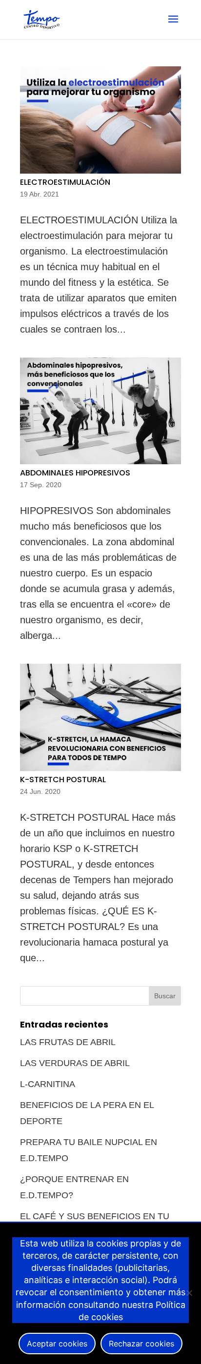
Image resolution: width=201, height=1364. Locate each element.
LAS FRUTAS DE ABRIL (68, 1042)
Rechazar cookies (141, 1343)
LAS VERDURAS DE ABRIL (75, 1063)
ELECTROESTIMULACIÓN (65, 182)
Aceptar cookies (57, 1343)
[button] (173, 25)
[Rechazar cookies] (189, 1293)
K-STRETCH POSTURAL (63, 779)
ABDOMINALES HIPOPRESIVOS (75, 472)
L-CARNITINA (47, 1084)
